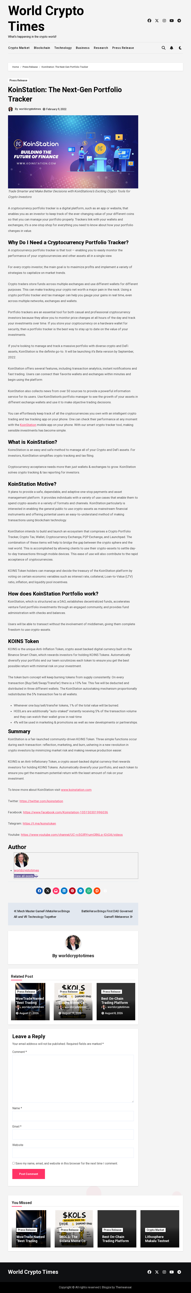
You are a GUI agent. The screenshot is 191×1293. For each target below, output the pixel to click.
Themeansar (123, 1287)
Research (101, 48)
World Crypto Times (33, 1272)
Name (17, 1108)
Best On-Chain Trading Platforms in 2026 (115, 1003)
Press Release (123, 48)
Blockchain (42, 48)
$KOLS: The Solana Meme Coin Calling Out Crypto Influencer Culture (73, 1243)
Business (83, 48)
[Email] (36, 876)
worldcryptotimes (30, 108)
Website (17, 1145)
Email (16, 1126)
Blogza (106, 1287)
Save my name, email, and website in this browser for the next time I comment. (66, 1163)
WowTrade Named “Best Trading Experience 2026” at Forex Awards (30, 1243)
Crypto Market (19, 48)
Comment (19, 1052)
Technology (63, 48)
